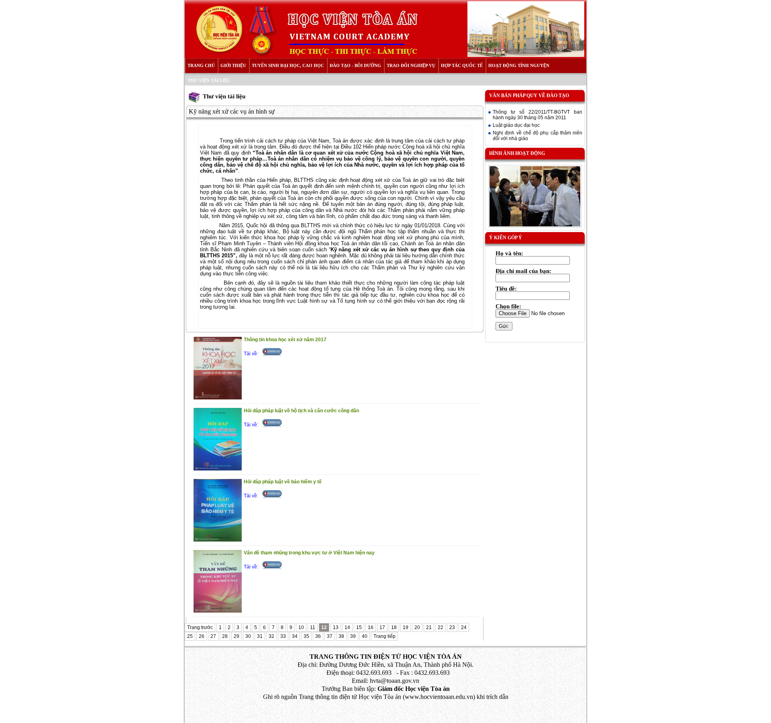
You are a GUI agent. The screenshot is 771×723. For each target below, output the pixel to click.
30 (248, 636)
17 (382, 627)
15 (359, 627)
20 (417, 627)
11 (312, 627)
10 (301, 627)
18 (394, 627)
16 (370, 627)
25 (190, 636)
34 (295, 636)
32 (271, 636)
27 (213, 636)
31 (260, 636)
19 (405, 627)
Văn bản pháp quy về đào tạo (529, 95)
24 (464, 627)
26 (201, 636)
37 (329, 636)
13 (336, 627)
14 (347, 627)
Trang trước (200, 627)
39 (353, 636)
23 (452, 627)
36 (318, 636)
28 (225, 636)
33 (283, 636)
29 (236, 636)
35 (306, 636)
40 (364, 636)
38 (341, 636)
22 (440, 627)
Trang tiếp (384, 636)
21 (429, 627)
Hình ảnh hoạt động (517, 153)
